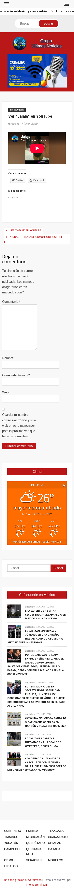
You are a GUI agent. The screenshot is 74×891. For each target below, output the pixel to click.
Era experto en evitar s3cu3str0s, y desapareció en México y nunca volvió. (45, 614)
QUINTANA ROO (33, 851)
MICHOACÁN (35, 837)
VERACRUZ (34, 860)
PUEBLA (32, 830)
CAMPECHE (12, 849)
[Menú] (6, 4)
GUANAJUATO (58, 837)
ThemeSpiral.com (37, 884)
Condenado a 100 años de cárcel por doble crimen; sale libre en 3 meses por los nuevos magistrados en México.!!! (36, 764)
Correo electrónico (16, 375)
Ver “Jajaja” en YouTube (25, 230)
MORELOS (55, 860)
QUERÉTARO (35, 842)
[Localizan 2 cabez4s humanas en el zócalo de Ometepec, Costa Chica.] (14, 739)
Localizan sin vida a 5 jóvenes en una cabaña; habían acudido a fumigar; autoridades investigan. (35, 636)
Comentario (11, 301)
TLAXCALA (56, 830)
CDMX (8, 860)
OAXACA (54, 849)
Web (5, 392)
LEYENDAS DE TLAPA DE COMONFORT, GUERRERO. (36, 237)
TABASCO (11, 837)
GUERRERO (12, 830)
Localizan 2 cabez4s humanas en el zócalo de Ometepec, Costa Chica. (43, 742)
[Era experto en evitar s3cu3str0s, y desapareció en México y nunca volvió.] (14, 611)
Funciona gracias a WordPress (22, 879)
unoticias (14, 123)
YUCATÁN (11, 842)
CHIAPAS (54, 842)
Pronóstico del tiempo (37, 542)
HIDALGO (11, 866)
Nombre (9, 358)
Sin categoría (17, 109)
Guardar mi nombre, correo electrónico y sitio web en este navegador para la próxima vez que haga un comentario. (19, 425)
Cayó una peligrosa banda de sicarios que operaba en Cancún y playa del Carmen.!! (46, 722)
